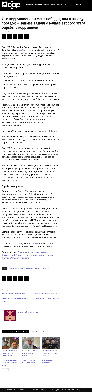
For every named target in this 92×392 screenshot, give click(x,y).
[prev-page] (3, 369)
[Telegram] (20, 36)
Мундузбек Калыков (11, 31)
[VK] (15, 36)
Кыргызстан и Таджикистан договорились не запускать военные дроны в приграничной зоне (15, 297)
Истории (38, 5)
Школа (60, 5)
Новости (29, 5)
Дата (53, 5)
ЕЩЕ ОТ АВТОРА (37, 332)
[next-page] (7, 369)
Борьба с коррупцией (16, 268)
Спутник (68, 5)
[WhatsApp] (26, 36)
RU (81, 5)
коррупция (45, 268)
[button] (87, 4)
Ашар (76, 5)
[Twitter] (9, 36)
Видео (46, 5)
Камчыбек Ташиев (32, 268)
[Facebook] (4, 36)
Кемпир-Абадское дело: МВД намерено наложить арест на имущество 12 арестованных (47, 295)
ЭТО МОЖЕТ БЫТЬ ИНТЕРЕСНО (15, 332)
